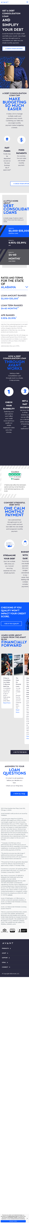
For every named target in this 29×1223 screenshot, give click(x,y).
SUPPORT (5, 957)
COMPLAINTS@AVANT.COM (9, 881)
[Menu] (27, 2)
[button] (13, 48)
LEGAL (4, 962)
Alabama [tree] (11, 287)
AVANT (4, 953)
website (10, 895)
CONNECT (5, 967)
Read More (6, 703)
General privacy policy (13, 1216)
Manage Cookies (13, 1221)
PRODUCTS (5, 948)
